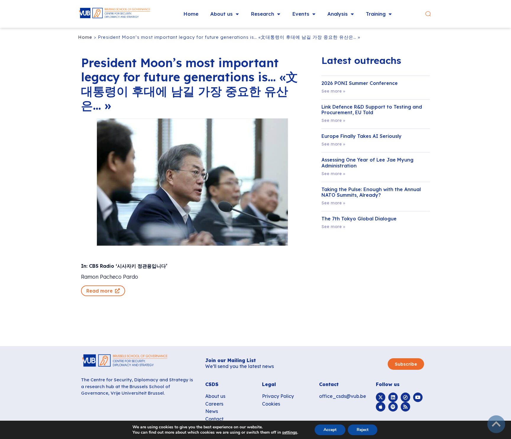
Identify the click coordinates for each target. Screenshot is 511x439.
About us (221, 14)
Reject (362, 429)
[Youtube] (418, 397)
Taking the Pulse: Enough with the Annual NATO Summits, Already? (371, 192)
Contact (214, 419)
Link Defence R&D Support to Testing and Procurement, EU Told (371, 109)
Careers (214, 404)
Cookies (271, 404)
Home (190, 14)
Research (262, 14)
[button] (428, 14)
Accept (330, 429)
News (211, 411)
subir (496, 424)
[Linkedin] (393, 397)
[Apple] (380, 406)
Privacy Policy (278, 396)
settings (289, 432)
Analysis (337, 14)
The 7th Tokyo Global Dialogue (359, 219)
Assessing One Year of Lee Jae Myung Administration (367, 162)
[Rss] (405, 406)
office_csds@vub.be (342, 396)
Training (376, 14)
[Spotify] (393, 406)
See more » (333, 91)
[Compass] (405, 397)
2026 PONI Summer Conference (359, 83)
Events (300, 14)
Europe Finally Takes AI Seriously (361, 136)
